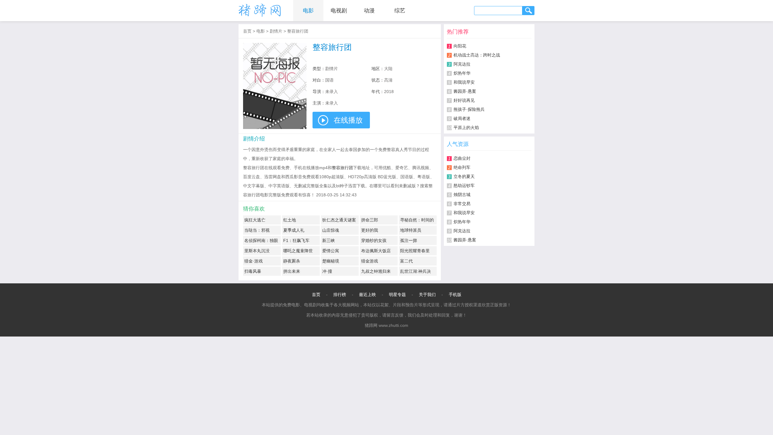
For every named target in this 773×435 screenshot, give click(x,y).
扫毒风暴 (252, 271)
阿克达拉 (462, 64)
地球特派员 (410, 230)
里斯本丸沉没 (257, 250)
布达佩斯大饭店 (376, 250)
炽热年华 (462, 73)
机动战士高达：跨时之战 (477, 55)
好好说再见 (464, 100)
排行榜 (339, 294)
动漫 (369, 11)
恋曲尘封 (462, 158)
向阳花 (460, 46)
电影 (308, 11)
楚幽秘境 (330, 261)
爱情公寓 (330, 250)
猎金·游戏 (253, 261)
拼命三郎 (369, 220)
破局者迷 (462, 118)
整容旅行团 (297, 31)
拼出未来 (291, 271)
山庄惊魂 (330, 230)
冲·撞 (327, 271)
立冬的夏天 (464, 176)
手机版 (455, 294)
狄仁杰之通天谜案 (339, 220)
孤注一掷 (408, 240)
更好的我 (369, 230)
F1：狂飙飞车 (296, 240)
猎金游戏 (369, 261)
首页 (247, 31)
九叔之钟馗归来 (376, 271)
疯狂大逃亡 (254, 220)
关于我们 (427, 294)
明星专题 (397, 294)
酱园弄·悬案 (465, 91)
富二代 (406, 261)
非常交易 (462, 203)
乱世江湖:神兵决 (415, 271)
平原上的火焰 (466, 127)
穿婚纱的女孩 (373, 240)
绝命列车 (462, 167)
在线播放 (348, 120)
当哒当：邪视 (257, 230)
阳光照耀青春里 (415, 250)
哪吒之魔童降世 (298, 250)
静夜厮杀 (291, 261)
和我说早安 (464, 82)
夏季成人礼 (293, 230)
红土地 (289, 220)
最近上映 (367, 294)
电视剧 (339, 11)
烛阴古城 (462, 194)
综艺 (399, 11)
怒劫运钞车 (464, 185)
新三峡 (328, 240)
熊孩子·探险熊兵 (469, 109)
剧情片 (276, 31)
